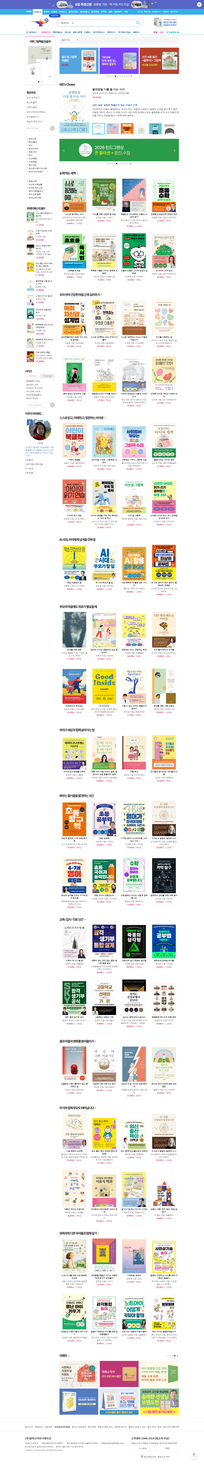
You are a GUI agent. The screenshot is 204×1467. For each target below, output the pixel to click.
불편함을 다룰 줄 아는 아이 (108, 89)
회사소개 (29, 1427)
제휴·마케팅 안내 (105, 1427)
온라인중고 (84, 12)
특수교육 (32, 165)
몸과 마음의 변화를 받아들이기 (76, 1041)
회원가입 (147, 12)
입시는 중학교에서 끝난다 (134, 1017)
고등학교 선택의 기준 (104, 1017)
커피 (126, 12)
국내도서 (37, 12)
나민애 (40, 443)
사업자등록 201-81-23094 (51, 1443)
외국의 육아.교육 (36, 187)
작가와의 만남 (124, 32)
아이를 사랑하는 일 (164, 337)
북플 (155, 32)
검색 (138, 22)
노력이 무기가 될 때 (74, 960)
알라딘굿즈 (73, 12)
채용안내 (39, 1427)
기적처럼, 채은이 (134, 1275)
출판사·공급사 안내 (137, 1427)
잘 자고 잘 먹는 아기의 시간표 (134, 1209)
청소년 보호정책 (79, 1427)
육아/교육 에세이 (36, 171)
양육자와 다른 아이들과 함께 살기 (78, 1233)
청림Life (112, 93)
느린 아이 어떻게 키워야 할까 (134, 1331)
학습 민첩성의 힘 (74, 582)
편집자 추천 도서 (34, 121)
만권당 (54, 12)
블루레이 (118, 12)
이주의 (33, 413)
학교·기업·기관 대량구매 (168, 1427)
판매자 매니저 (120, 1427)
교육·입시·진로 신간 (71, 919)
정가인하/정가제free (36, 112)
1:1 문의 (143, 1448)
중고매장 (95, 12)
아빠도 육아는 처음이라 (74, 1209)
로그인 (140, 12)
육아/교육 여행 (35, 197)
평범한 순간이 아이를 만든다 (104, 394)
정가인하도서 (98, 32)
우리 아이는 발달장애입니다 (164, 1331)
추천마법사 (57, 32)
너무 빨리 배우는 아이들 (164, 650)
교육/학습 (33, 161)
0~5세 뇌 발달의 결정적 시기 (164, 838)
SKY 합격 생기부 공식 (74, 1017)
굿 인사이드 (104, 706)
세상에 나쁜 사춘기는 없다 (104, 1084)
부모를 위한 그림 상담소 (164, 706)
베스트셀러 (32, 102)
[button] (38, 81)
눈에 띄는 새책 (67, 173)
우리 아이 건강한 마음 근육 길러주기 (79, 294)
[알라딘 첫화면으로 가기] (41, 22)
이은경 (30, 468)
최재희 (95, 93)
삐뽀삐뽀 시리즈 (33, 381)
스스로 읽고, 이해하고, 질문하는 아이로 (81, 418)
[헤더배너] (166, 22)
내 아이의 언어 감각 (164, 270)
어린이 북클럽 (74, 460)
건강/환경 (33, 158)
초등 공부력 (104, 838)
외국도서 (62, 12)
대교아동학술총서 (33, 395)
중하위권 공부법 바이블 (164, 960)
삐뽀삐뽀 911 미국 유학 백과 (164, 1017)
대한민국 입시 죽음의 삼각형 (134, 960)
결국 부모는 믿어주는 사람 (74, 394)
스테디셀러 (32, 107)
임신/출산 (33, 142)
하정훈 (30, 473)
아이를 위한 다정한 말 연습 (104, 214)
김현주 (30, 460)
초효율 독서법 (74, 270)
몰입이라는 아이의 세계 (164, 460)
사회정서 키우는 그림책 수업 (134, 460)
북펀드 (136, 32)
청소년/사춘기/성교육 (38, 168)
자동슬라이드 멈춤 (131, 76)
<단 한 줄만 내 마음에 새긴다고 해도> (39, 450)
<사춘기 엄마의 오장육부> (37, 447)
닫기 (199, 4)
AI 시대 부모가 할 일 (104, 582)
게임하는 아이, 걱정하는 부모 (134, 650)
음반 (110, 12)
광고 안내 (151, 1427)
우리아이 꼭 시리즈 (34, 388)
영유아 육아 (33, 148)
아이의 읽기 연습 (74, 515)
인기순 (33, 376)
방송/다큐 (33, 181)
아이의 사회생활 (35, 184)
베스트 (68, 32)
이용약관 (48, 1427)
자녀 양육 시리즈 (33, 391)
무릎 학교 (134, 771)
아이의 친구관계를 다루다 (74, 771)
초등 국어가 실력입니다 (104, 895)
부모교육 (32, 138)
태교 (30, 145)
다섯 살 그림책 (134, 515)
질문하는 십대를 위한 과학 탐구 (164, 895)
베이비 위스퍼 (32, 398)
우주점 (104, 12)
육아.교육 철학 (35, 194)
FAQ (167, 1448)
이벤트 (87, 32)
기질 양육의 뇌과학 (74, 1151)
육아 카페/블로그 (36, 191)
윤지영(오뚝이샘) (35, 464)
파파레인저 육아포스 (74, 706)
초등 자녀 (33, 151)
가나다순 (47, 376)
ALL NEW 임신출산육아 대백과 (134, 1151)
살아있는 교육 (32, 384)
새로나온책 (77, 32)
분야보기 (33, 32)
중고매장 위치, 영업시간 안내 (157, 1457)
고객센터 (165, 12)
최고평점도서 (33, 117)
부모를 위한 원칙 (74, 650)
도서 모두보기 (33, 97)
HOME (29, 11)
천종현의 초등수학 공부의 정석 (164, 214)
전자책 (46, 12)
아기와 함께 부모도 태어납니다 (76, 1108)
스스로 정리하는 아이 (74, 214)
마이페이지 (156, 12)
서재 (161, 32)
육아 (30, 155)
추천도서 (111, 32)
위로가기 (194, 1455)
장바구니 (174, 12)
